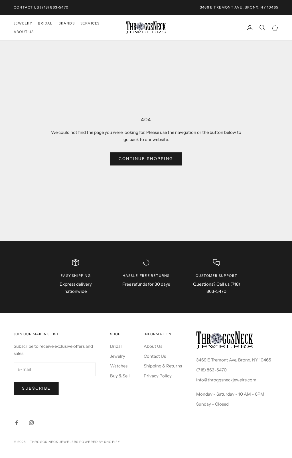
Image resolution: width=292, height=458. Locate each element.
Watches (118, 366)
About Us (24, 32)
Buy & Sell (120, 376)
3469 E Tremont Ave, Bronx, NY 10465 (233, 360)
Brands (66, 23)
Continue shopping (146, 158)
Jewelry (23, 23)
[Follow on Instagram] (31, 423)
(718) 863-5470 (54, 7)
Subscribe (36, 388)
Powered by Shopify (99, 442)
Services (90, 23)
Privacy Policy (158, 376)
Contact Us (26, 7)
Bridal (45, 23)
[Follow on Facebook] (16, 423)
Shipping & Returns (163, 366)
